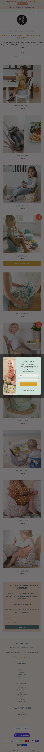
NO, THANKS (28, 388)
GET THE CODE (28, 384)
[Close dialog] (40, 358)
